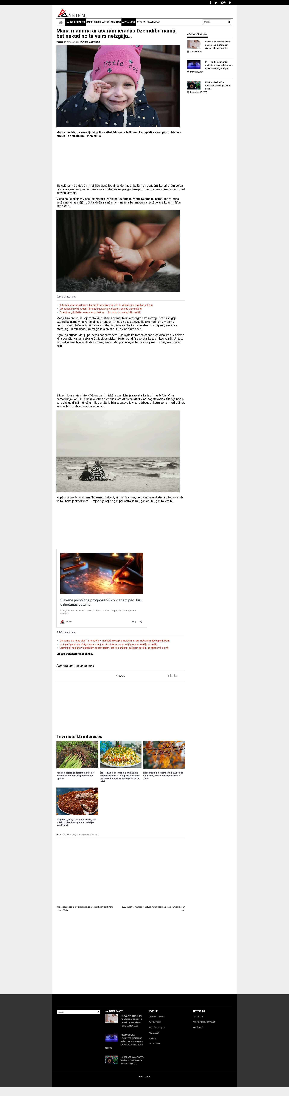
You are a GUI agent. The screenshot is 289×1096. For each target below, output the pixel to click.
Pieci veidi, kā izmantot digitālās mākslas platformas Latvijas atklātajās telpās (219, 65)
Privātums (198, 1027)
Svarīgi (95, 834)
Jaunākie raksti (75, 22)
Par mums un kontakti (204, 1022)
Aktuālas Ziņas (111, 22)
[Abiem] (60, 22)
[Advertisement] (120, 161)
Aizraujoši (128, 22)
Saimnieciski (93, 22)
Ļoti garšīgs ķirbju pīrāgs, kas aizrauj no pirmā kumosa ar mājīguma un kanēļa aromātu (108, 644)
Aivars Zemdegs (90, 41)
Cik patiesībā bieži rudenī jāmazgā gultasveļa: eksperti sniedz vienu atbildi (100, 308)
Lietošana (198, 1017)
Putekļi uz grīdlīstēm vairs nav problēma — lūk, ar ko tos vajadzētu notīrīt (100, 312)
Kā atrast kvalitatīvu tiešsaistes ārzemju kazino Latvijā (218, 85)
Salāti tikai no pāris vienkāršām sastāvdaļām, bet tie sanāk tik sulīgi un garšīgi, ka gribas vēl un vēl (114, 647)
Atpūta (141, 22)
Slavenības (153, 22)
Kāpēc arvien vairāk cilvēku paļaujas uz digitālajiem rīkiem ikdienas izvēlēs (218, 44)
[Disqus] (120, 955)
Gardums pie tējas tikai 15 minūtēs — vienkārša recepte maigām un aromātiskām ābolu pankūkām (114, 640)
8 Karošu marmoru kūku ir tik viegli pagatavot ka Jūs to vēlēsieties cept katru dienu (106, 305)
